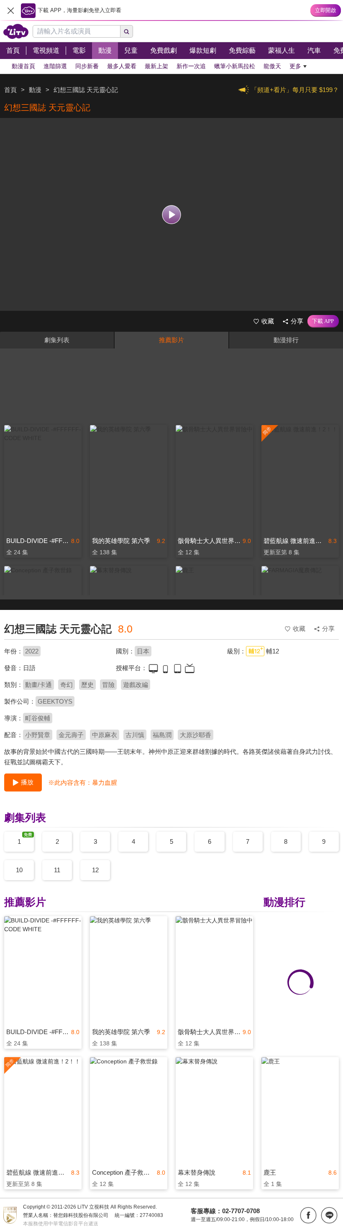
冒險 (108, 684)
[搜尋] (126, 31)
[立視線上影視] (15, 31)
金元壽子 (71, 734)
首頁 (10, 89)
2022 (31, 651)
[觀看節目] (171, 214)
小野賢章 (37, 734)
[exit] (10, 10)
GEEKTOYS (55, 701)
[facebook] (308, 1215)
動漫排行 (286, 339)
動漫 (35, 89)
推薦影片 (171, 339)
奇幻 (66, 684)
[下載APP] (323, 321)
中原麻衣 (104, 734)
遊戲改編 (135, 684)
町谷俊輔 (37, 718)
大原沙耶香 (195, 734)
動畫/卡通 (38, 684)
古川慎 (134, 734)
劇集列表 (56, 339)
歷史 (87, 684)
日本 (143, 651)
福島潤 (162, 734)
